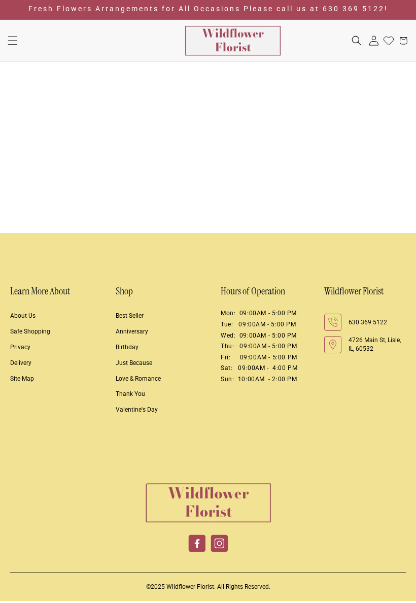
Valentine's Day (137, 409)
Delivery (20, 362)
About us (23, 315)
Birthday (127, 347)
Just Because (134, 362)
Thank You (130, 393)
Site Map (22, 378)
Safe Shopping (30, 331)
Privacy (20, 347)
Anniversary (132, 331)
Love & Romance (138, 378)
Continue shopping (208, 185)
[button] (12, 40)
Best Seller (130, 315)
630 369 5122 (368, 322)
